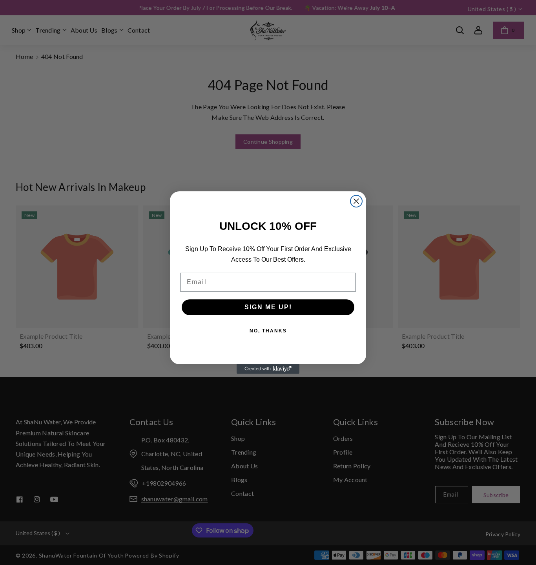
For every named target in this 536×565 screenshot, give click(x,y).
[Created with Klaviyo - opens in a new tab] (268, 369)
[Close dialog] (356, 201)
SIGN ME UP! (268, 307)
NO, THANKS (268, 331)
